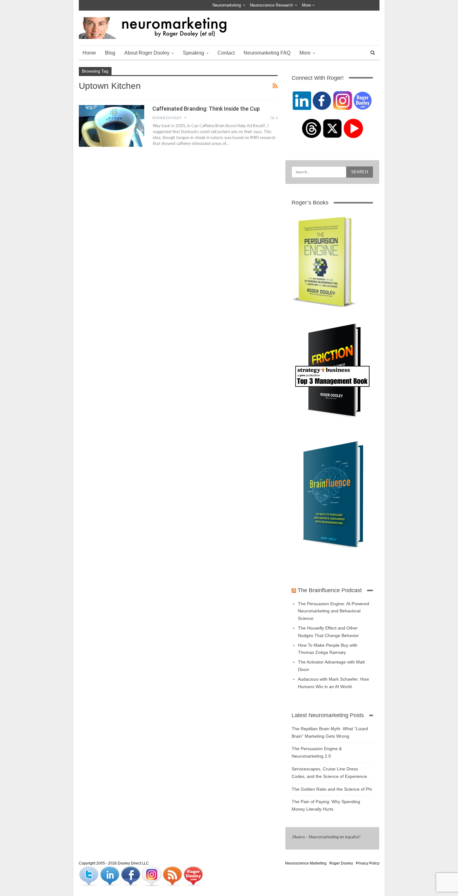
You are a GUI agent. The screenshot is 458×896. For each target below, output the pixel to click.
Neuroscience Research (271, 5)
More (307, 5)
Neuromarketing (226, 5)
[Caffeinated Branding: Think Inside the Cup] (111, 126)
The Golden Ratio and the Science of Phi (332, 789)
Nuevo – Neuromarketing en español (326, 836)
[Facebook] (131, 876)
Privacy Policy (367, 863)
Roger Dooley (341, 863)
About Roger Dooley (146, 52)
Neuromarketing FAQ (267, 52)
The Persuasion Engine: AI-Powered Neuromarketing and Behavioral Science (333, 611)
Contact (226, 52)
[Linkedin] (110, 876)
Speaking (193, 52)
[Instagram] (151, 876)
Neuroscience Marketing (306, 863)
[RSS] (172, 876)
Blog (110, 52)
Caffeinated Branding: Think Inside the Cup (206, 108)
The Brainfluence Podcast (330, 590)
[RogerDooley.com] (193, 876)
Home (89, 52)
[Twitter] (89, 876)
